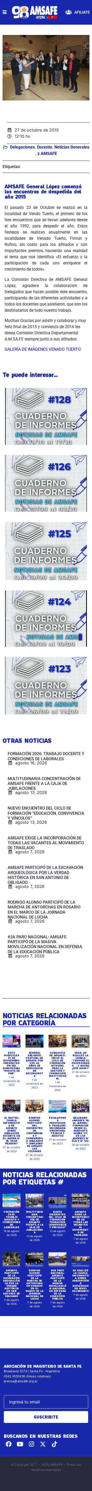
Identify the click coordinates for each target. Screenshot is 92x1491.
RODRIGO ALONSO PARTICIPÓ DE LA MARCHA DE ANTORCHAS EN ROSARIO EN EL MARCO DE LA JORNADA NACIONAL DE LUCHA (34, 1284)
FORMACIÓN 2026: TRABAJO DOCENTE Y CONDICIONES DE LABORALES (11, 1219)
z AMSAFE (47, 153)
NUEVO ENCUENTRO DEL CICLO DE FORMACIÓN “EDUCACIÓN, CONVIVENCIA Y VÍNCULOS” (57, 1219)
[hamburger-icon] (4, 12)
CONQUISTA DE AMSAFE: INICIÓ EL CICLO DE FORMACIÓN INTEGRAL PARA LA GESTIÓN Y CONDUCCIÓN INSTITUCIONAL (57, 1065)
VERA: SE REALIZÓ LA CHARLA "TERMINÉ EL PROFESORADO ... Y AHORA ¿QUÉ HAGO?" (80, 1060)
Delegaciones (22, 147)
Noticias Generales (71, 147)
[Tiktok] (54, 1444)
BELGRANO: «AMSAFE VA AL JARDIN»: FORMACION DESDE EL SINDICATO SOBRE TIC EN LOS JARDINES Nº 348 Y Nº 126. (80, 1129)
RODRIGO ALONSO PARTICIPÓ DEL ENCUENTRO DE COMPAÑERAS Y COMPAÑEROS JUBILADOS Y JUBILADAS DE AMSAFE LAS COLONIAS (34, 1134)
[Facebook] (8, 1444)
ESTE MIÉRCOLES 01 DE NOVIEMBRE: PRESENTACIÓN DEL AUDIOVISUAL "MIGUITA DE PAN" (11, 1063)
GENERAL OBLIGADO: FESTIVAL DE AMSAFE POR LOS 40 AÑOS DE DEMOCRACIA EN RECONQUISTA (34, 1064)
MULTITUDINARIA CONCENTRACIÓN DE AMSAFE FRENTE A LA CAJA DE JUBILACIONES (34, 1222)
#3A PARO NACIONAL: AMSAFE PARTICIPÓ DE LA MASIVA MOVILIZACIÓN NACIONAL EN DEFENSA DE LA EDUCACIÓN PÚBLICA (57, 1284)
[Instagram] (31, 1444)
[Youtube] (20, 1444)
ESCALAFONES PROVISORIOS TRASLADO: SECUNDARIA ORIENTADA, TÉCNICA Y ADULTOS (57, 1126)
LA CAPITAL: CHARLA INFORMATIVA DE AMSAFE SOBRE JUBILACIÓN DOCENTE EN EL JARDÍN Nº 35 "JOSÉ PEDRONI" (11, 1130)
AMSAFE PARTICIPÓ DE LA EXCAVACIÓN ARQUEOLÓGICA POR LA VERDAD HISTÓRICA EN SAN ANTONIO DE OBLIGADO (11, 1283)
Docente (44, 147)
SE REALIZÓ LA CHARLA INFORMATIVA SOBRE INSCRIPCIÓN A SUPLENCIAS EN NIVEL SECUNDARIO (80, 1280)
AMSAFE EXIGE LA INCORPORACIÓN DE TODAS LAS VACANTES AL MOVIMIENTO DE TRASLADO (80, 1223)
